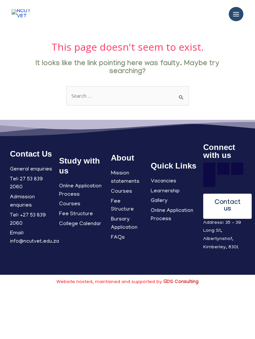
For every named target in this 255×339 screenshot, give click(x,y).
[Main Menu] (236, 14)
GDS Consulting (181, 282)
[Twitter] (223, 169)
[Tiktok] (209, 181)
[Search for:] (127, 96)
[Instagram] (237, 169)
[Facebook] (209, 169)
